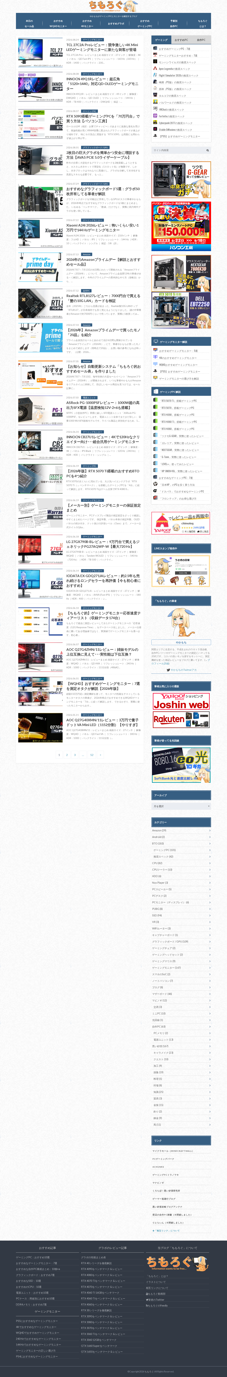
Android (158, 836)
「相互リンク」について (167, 1230)
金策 (158, 1104)
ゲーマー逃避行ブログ (164, 1198)
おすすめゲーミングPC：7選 (174, 49)
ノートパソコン (162, 980)
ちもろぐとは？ (202, 23)
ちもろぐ (149, 1371)
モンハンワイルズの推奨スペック (177, 62)
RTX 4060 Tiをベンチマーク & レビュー (103, 1298)
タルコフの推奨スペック (172, 95)
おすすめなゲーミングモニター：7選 (36, 1263)
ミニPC (158, 1013)
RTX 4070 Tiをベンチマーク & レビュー (103, 1280)
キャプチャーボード (165, 934)
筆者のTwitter (156, 1299)
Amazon (159, 830)
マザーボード (162, 993)
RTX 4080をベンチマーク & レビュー (101, 1274)
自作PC (201, 39)
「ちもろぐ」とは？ (157, 1276)
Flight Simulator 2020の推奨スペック (178, 75)
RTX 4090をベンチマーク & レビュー (101, 1268)
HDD (156, 876)
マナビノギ (158, 1182)
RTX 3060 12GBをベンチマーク (99, 1339)
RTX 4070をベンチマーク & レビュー (101, 1286)
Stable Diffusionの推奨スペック (175, 129)
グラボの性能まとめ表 (93, 1257)
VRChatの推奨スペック (171, 109)
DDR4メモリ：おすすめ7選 (31, 1304)
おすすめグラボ (116, 23)
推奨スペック (163, 856)
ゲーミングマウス (163, 961)
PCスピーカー (161, 889)
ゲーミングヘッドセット (167, 954)
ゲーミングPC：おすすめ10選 (33, 1257)
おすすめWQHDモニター (58, 23)
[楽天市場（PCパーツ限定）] (181, 719)
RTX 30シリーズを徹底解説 (96, 1310)
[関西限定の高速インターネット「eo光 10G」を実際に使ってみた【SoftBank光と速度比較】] (181, 765)
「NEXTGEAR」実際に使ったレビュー (179, 450)
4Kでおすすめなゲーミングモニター (36, 1326)
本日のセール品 (29, 23)
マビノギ (159, 1000)
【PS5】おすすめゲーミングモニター (179, 136)
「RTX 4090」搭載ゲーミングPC (176, 414)
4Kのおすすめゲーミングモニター (178, 358)
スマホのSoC (161, 974)
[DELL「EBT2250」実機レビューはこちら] (181, 327)
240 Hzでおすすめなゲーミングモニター (38, 1338)
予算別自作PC (174, 23)
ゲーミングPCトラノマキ (166, 1174)
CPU (157, 863)
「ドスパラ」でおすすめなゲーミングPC (181, 491)
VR (155, 921)
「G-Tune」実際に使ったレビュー (177, 457)
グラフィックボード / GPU (170, 941)
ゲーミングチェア (163, 948)
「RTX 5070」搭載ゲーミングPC (176, 408)
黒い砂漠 (160, 1046)
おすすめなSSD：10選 (28, 1280)
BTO (158, 843)
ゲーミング (161, 39)
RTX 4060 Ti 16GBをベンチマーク (100, 1292)
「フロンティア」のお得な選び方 (177, 498)
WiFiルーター (161, 928)
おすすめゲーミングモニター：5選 (178, 351)
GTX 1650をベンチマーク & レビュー (102, 1351)
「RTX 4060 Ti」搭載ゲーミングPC (178, 422)
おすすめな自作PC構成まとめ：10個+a (38, 1268)
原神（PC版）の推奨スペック (175, 89)
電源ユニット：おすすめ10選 (32, 1292)
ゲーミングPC (165, 850)
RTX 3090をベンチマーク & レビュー (101, 1316)
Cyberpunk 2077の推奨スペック (176, 123)
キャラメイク (163, 1052)
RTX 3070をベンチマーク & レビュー (101, 1327)
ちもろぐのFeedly (158, 1305)
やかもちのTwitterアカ (184, 669)
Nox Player (160, 882)
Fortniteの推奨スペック (172, 116)
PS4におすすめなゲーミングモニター (37, 1356)
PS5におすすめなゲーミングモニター (37, 1320)
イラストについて (156, 1281)
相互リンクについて (157, 1287)
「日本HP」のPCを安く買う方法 (177, 484)
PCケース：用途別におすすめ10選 (35, 1298)
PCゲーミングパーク (163, 1159)
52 (91, 754)
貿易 (158, 1098)
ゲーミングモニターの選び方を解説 (179, 378)
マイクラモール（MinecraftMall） (173, 1151)
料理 (158, 1078)
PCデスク (159, 895)
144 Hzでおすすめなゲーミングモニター (38, 1344)
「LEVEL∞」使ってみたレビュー (176, 464)
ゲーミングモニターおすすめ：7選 (178, 55)
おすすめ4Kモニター (87, 23)
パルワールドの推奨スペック (175, 102)
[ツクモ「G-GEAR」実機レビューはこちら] (181, 197)
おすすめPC (181, 39)
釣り (158, 1111)
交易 (158, 1006)
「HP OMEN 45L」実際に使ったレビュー (180, 471)
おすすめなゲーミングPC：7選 (176, 478)
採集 (158, 1072)
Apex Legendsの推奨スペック (174, 69)
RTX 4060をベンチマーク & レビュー (101, 1304)
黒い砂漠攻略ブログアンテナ (167, 1206)
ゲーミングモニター (166, 967)
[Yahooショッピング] (181, 701)
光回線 (157, 1019)
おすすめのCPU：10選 (28, 1286)
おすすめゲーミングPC (145, 23)
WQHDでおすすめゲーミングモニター (37, 1332)
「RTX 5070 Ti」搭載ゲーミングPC (178, 401)
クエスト (161, 1059)
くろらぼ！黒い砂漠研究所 (166, 1190)
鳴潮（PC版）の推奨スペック (175, 82)
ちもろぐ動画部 (156, 1293)
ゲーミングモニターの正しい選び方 (36, 1350)
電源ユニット (163, 1039)
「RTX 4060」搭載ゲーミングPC (176, 429)
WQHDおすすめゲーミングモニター (178, 364)
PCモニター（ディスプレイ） (170, 902)
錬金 (158, 1118)
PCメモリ (161, 1033)
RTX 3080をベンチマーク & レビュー (101, 1322)
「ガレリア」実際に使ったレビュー (179, 443)
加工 (158, 1065)
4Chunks (158, 1166)
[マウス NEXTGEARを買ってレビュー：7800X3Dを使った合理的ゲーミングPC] (181, 273)
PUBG (157, 908)
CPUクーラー (162, 869)
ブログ (157, 987)
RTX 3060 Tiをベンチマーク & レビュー (103, 1333)
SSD (157, 915)
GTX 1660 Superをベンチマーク (99, 1345)
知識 (158, 1091)
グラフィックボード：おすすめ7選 (35, 1274)
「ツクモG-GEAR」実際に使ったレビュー (181, 436)
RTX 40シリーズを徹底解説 (96, 1263)
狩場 (158, 1085)
